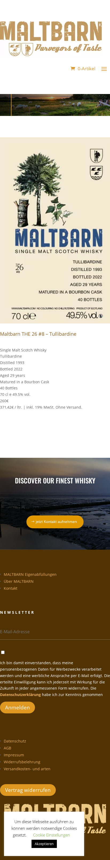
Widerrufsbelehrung (22, 761)
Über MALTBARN (19, 581)
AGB (7, 747)
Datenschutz (15, 741)
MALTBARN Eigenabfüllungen (30, 574)
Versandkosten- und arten (27, 768)
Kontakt (10, 588)
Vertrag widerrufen (28, 790)
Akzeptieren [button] (44, 843)
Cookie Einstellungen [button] (51, 835)
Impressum (14, 754)
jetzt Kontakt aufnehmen (56, 521)
